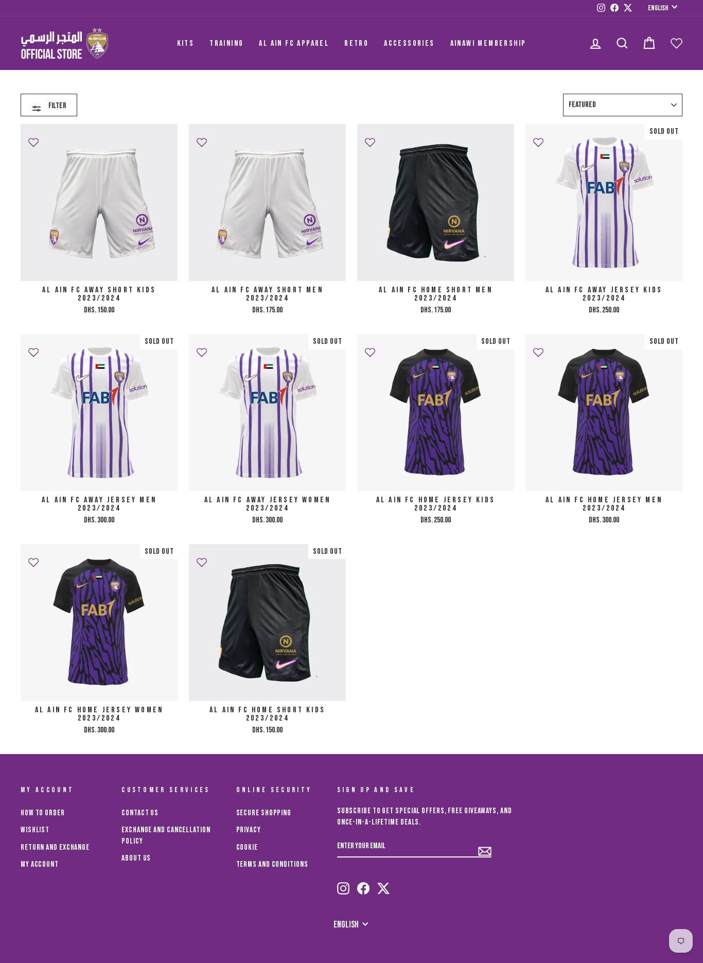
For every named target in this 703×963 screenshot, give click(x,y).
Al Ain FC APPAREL (294, 43)
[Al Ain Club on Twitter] (383, 884)
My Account (40, 864)
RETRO (356, 43)
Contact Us (140, 813)
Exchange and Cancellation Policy (165, 835)
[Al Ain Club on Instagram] (343, 884)
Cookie (247, 847)
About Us (136, 858)
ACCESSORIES (409, 43)
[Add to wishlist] (33, 138)
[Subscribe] (484, 846)
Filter (56, 106)
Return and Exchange (55, 847)
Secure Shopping (264, 813)
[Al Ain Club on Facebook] (363, 884)
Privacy (248, 830)
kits (186, 43)
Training (226, 43)
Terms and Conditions (272, 864)
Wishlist (35, 830)
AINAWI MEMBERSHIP (488, 43)
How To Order (43, 813)
